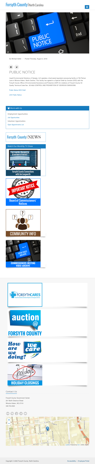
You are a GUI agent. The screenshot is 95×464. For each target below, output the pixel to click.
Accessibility (71, 461)
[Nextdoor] (12, 413)
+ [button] (9, 419)
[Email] (25, 413)
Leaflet (67, 445)
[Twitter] (21, 413)
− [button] (9, 423)
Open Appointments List (16, 124)
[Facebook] (16, 413)
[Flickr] (7, 413)
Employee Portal (83, 461)
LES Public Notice (15, 95)
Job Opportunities (13, 117)
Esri (79, 445)
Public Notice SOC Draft (17, 90)
